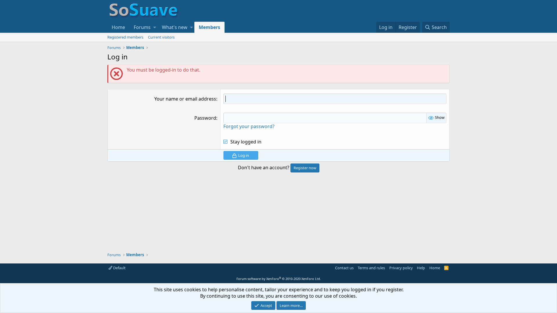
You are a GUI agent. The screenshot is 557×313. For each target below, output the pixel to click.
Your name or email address (185, 99)
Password (205, 118)
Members (209, 27)
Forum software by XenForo (278, 278)
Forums (142, 27)
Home (118, 27)
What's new (174, 27)
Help (421, 267)
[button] (155, 27)
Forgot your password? (248, 126)
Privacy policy (401, 267)
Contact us (344, 267)
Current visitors (161, 37)
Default (119, 267)
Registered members (125, 37)
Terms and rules (371, 267)
